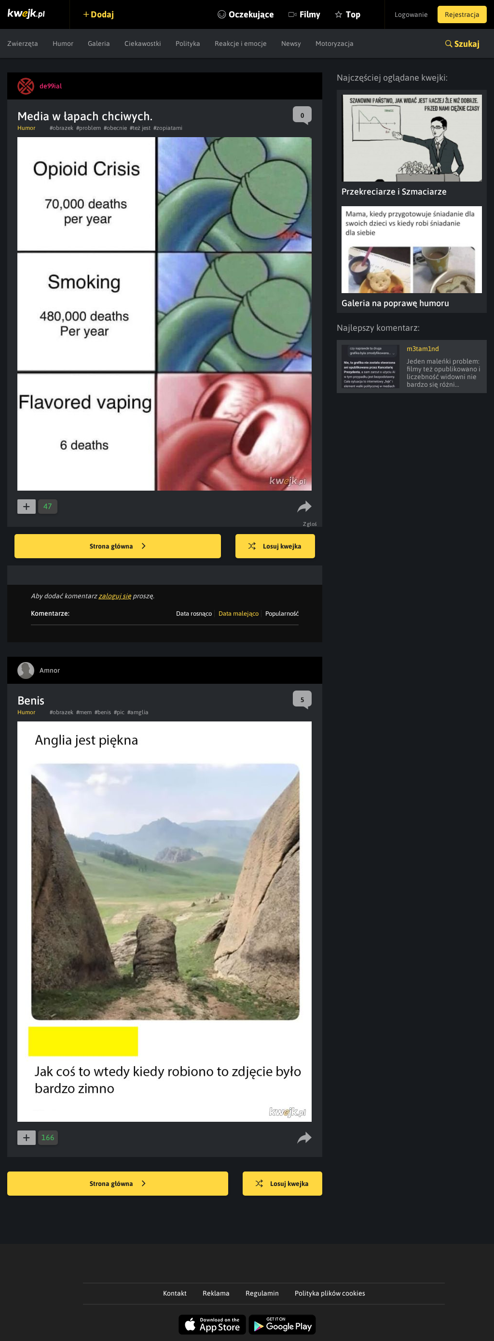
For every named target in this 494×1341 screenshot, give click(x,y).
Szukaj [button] (467, 44)
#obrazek (61, 128)
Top (353, 14)
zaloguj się (114, 596)
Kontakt (175, 1293)
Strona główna (112, 546)
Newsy (291, 43)
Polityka (188, 43)
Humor (63, 43)
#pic (119, 712)
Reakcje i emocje (241, 43)
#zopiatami (167, 128)
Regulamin (262, 1293)
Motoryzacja (335, 43)
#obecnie (115, 128)
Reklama (216, 1293)
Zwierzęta (22, 43)
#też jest (140, 128)
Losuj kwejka (282, 546)
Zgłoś (310, 524)
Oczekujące (251, 14)
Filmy (310, 14)
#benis (103, 712)
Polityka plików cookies (330, 1293)
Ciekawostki (142, 43)
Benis (30, 700)
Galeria (99, 43)
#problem (88, 128)
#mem (84, 712)
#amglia (138, 712)
